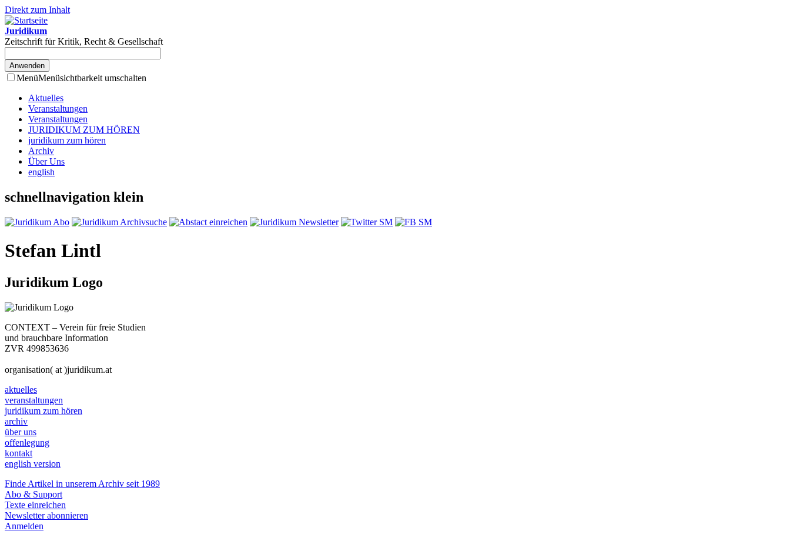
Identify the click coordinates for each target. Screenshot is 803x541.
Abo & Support (33, 494)
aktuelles (21, 390)
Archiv (41, 151)
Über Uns (46, 161)
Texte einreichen (35, 505)
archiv (16, 421)
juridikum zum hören (67, 140)
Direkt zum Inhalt (37, 10)
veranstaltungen (34, 400)
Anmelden (24, 526)
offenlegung (27, 443)
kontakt (18, 453)
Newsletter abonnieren (46, 515)
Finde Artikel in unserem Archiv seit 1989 (82, 484)
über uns (20, 432)
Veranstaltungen (58, 108)
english (41, 172)
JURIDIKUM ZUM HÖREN (84, 130)
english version (33, 464)
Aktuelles (45, 98)
